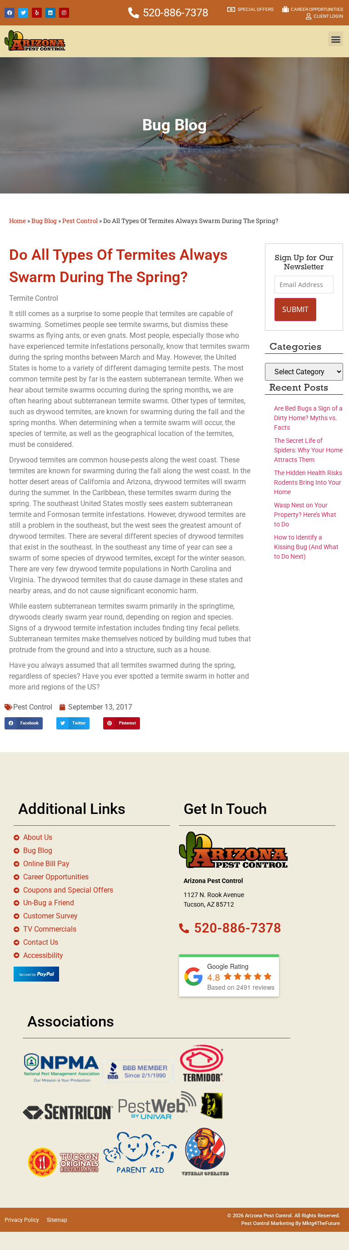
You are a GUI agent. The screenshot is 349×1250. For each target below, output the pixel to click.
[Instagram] (64, 13)
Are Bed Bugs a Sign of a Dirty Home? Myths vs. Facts (308, 418)
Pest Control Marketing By (271, 1223)
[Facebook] (10, 13)
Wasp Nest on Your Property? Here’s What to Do (305, 514)
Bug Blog (44, 221)
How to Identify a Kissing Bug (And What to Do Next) (306, 547)
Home (17, 221)
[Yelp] (37, 13)
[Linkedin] (50, 13)
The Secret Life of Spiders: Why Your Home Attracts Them (308, 450)
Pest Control (80, 221)
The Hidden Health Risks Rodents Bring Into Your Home (308, 482)
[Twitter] (23, 13)
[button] (335, 38)
